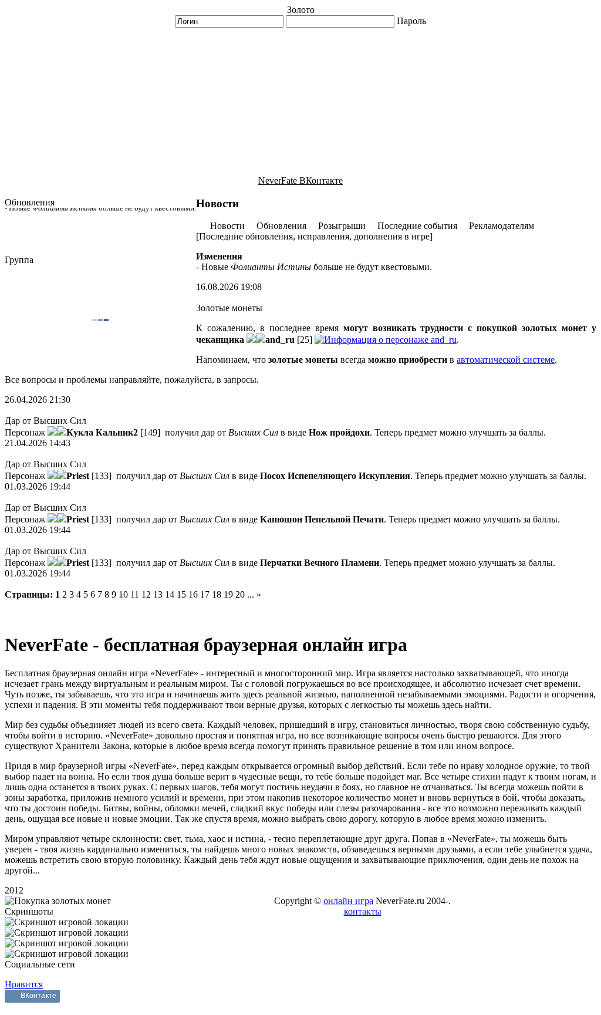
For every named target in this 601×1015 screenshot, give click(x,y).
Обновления (281, 226)
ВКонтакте (38, 996)
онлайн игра (348, 901)
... (250, 594)
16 (193, 594)
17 (205, 594)
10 (123, 594)
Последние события (417, 226)
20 (240, 594)
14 (169, 594)
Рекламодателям (501, 226)
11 (134, 594)
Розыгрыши (342, 226)
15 (181, 594)
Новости (227, 226)
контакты (362, 911)
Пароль (411, 21)
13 (158, 594)
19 (228, 594)
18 (216, 594)
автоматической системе (506, 360)
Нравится (24, 984)
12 (146, 594)
